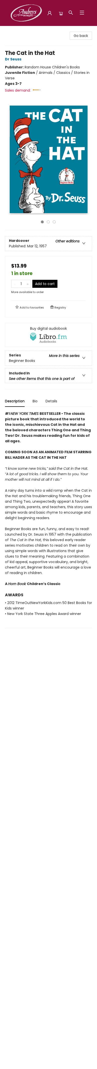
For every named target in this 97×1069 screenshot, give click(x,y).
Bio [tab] (35, 401)
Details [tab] (51, 401)
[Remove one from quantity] (14, 284)
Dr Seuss (13, 59)
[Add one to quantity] (28, 284)
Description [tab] (15, 401)
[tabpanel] (48, 519)
